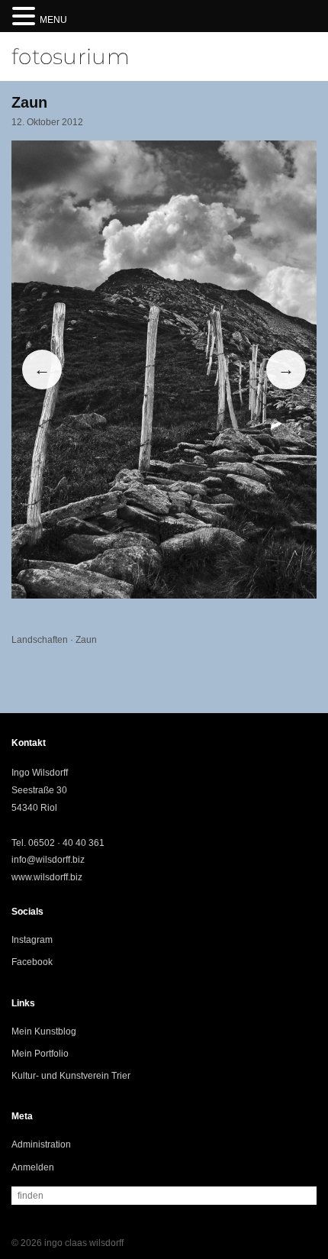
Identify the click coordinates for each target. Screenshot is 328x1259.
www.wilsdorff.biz (46, 877)
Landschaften (39, 639)
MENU (53, 20)
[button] (26, 17)
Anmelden (32, 1167)
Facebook (32, 962)
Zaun (86, 639)
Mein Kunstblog (43, 1031)
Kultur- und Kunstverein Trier (70, 1075)
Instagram (32, 940)
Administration (41, 1144)
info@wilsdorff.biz (48, 859)
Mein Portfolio (40, 1053)
